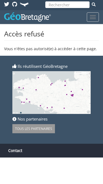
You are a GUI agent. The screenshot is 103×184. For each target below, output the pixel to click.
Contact (15, 150)
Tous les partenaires (33, 128)
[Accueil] (27, 17)
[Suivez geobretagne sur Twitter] (6, 4)
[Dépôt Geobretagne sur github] (14, 4)
